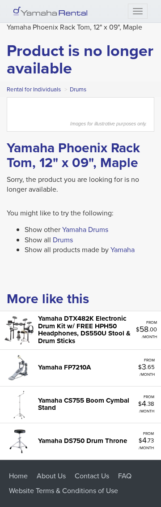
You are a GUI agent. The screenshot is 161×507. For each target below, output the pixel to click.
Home (18, 476)
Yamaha (122, 250)
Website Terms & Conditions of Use (63, 491)
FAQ (124, 476)
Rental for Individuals (34, 89)
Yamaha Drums (85, 229)
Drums (78, 89)
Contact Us (92, 476)
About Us (51, 476)
